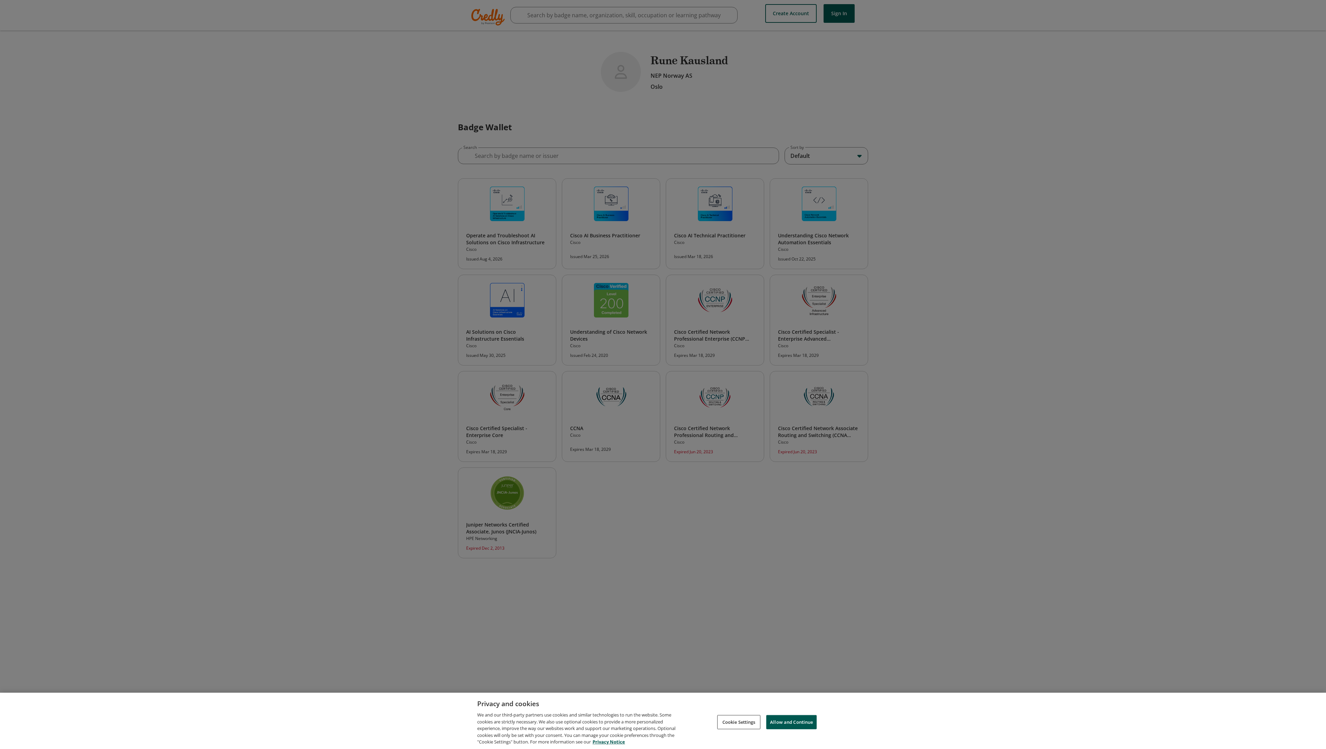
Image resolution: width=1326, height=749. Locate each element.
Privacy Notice (609, 742)
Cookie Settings (739, 722)
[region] (663, 721)
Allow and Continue (791, 722)
